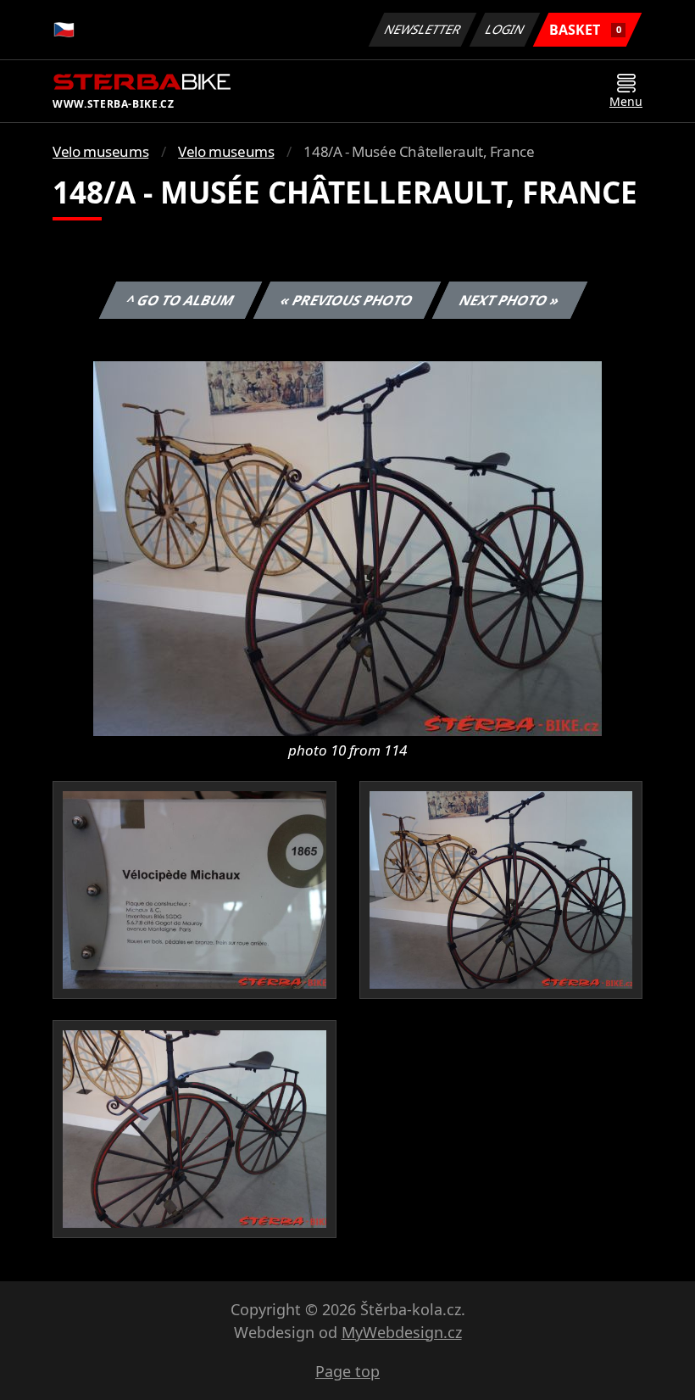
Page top (347, 1371)
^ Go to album (180, 300)
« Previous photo (347, 300)
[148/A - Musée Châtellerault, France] (347, 547)
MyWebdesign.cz (402, 1332)
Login (505, 29)
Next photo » (510, 300)
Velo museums (100, 151)
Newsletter (422, 29)
